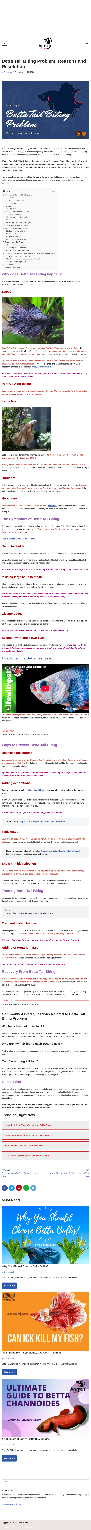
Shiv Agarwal (9, 1272)
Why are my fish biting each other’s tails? (24, 259)
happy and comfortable (41, 367)
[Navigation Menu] (4, 44)
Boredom (12, 206)
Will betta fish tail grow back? (20, 256)
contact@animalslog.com (12, 1504)
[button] (52, 191)
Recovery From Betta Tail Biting (17, 250)
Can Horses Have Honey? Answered (20, 1004)
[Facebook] (5, 1188)
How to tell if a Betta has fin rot (16, 225)
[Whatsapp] (26, 1188)
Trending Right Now (12, 267)
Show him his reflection (17, 239)
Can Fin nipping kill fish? (18, 262)
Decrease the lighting (17, 231)
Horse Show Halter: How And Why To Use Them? (30, 913)
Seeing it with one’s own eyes (20, 223)
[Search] (87, 43)
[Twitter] (12, 1188)
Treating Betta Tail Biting (14, 242)
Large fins (12, 203)
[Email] (33, 1188)
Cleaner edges (14, 220)
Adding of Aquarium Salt (18, 248)
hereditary (52, 506)
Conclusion (9, 264)
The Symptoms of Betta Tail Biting (18, 211)
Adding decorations (16, 234)
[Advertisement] (45, 17)
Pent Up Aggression (16, 200)
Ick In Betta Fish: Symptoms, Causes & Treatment (32, 1352)
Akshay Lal (8, 72)
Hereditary (13, 209)
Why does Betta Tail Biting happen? (18, 195)
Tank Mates (13, 237)
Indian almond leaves (36, 790)
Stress (11, 198)
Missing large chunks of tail (19, 217)
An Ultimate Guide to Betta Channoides (26, 1439)
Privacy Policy (29, 1528)
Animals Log (23, 1523)
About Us (6, 1528)
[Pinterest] (19, 1188)
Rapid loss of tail (15, 214)
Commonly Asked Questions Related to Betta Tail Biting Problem (30, 253)
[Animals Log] (45, 43)
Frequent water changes (18, 245)
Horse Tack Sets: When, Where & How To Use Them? (25, 734)
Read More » (8, 1286)
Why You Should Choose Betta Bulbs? (25, 1266)
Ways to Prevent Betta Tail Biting (17, 228)
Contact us (16, 1528)
